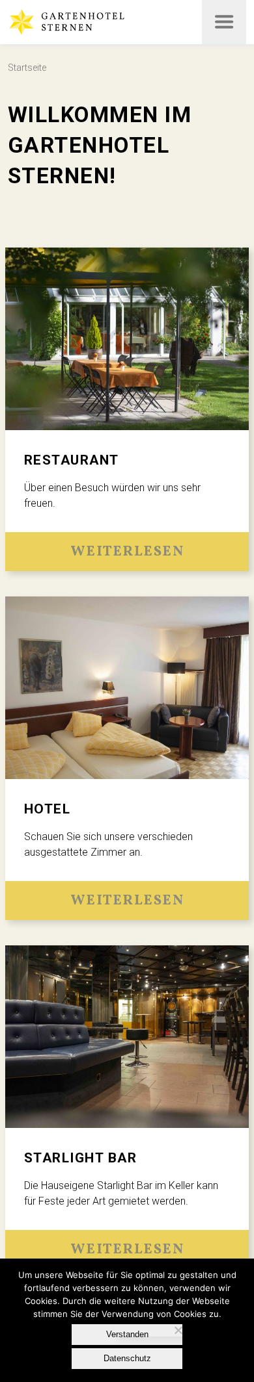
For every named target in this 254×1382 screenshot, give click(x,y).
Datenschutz (127, 1358)
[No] (177, 1330)
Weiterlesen (127, 552)
